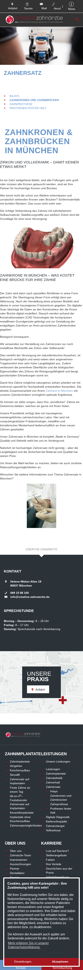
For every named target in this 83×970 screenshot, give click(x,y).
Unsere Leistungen (58, 761)
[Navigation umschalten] (77, 19)
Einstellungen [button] (22, 961)
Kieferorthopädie (56, 821)
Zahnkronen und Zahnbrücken (34, 100)
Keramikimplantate (22, 812)
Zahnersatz (23, 73)
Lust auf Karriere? (57, 850)
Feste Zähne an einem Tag (20, 789)
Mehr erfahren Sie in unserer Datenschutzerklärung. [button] (28, 945)
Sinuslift (15, 774)
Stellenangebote (56, 855)
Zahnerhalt (53, 782)
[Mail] (41, 4)
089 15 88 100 (19, 592)
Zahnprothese (20, 104)
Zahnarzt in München (59, 390)
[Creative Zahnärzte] (34, 19)
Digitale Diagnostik (58, 817)
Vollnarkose (53, 830)
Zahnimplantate (20, 761)
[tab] (41, 549)
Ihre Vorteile (53, 864)
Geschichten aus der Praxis (59, 870)
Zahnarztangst (55, 825)
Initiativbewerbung (57, 877)
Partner (14, 868)
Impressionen (18, 859)
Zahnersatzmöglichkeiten (26, 825)
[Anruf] (54, 3)
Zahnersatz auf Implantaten (19, 781)
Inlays (14, 96)
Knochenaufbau (20, 770)
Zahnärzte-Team (20, 855)
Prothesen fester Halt (28, 108)
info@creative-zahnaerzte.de (30, 596)
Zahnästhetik (54, 778)
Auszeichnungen (20, 864)
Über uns (16, 850)
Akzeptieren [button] (60, 961)
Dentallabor (17, 873)
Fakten (50, 859)
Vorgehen (16, 766)
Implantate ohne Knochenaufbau (20, 819)
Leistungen (53, 769)
